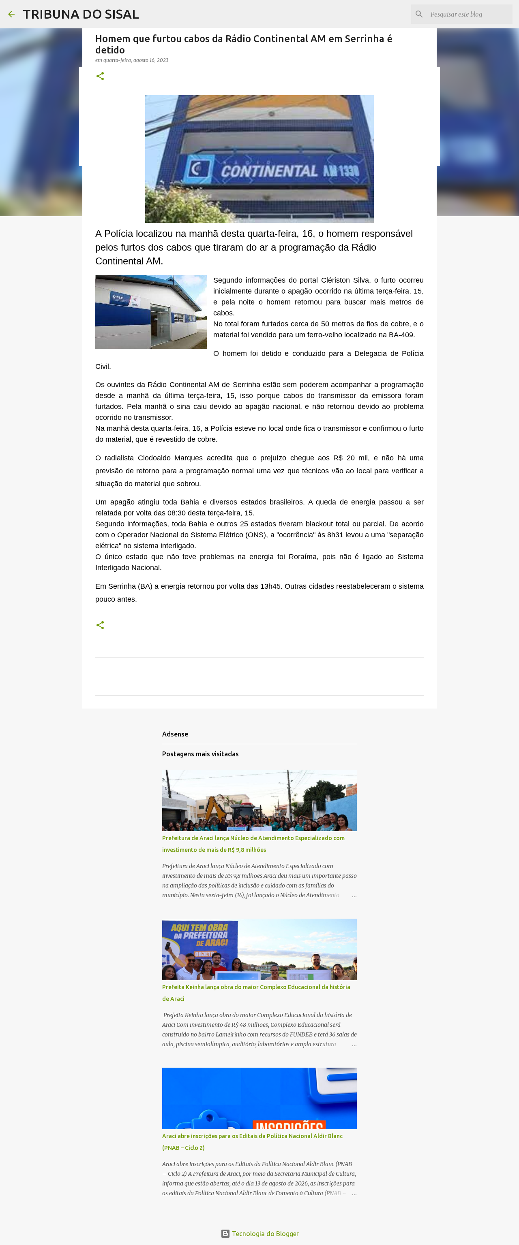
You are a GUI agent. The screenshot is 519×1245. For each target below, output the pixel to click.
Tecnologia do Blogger (264, 1233)
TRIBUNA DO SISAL (81, 13)
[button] (100, 76)
